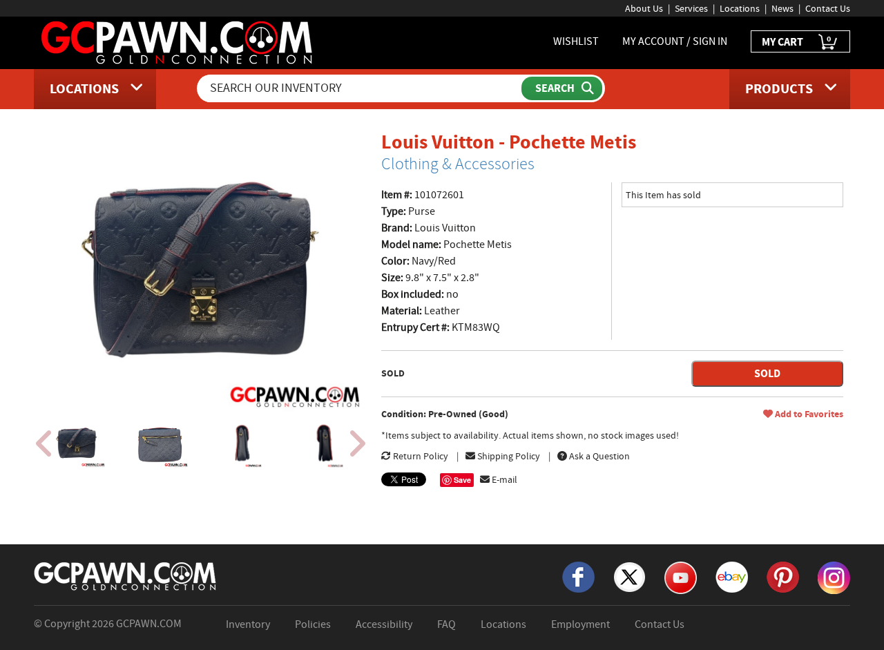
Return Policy (419, 456)
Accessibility (384, 624)
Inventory (248, 624)
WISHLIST (576, 41)
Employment (580, 624)
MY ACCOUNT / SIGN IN (674, 41)
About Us (644, 8)
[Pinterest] (783, 576)
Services (691, 8)
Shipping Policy (507, 456)
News (782, 8)
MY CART (796, 41)
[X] (629, 576)
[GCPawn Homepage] (178, 41)
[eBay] (731, 576)
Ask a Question (598, 456)
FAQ (446, 624)
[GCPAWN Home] (126, 575)
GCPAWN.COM (149, 624)
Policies (313, 624)
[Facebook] (578, 576)
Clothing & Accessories (458, 163)
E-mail (503, 479)
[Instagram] (834, 577)
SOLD (767, 373)
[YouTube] (680, 577)
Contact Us (827, 8)
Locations (740, 8)
